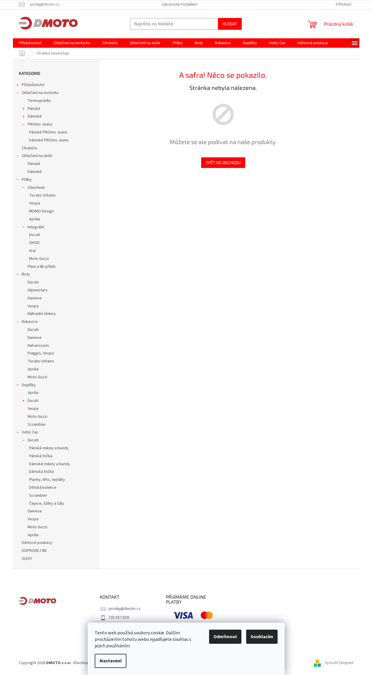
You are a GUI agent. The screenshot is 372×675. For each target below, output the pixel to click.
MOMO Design (41, 211)
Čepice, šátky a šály (46, 503)
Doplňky (29, 385)
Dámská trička (41, 472)
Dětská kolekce (42, 488)
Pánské (34, 109)
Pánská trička (40, 456)
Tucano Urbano (42, 195)
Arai (32, 251)
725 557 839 (119, 617)
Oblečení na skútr (37, 156)
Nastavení (110, 661)
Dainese (35, 298)
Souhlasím (262, 636)
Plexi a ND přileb (42, 267)
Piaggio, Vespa (41, 353)
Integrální (36, 227)
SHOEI (34, 243)
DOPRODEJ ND (34, 551)
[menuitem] (30, 43)
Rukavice (30, 322)
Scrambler (37, 425)
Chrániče (29, 148)
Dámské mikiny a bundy (49, 464)
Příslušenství (33, 85)
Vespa (34, 203)
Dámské (35, 116)
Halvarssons (38, 346)
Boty (26, 274)
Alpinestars (38, 290)
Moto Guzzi (39, 259)
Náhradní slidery (42, 314)
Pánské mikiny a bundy (49, 448)
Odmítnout (225, 636)
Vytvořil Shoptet (339, 663)
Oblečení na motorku (40, 93)
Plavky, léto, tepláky (47, 480)
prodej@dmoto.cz (125, 609)
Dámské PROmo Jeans (49, 140)
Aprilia (34, 219)
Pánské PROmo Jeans (48, 132)
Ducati (34, 235)
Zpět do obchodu (223, 162)
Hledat (230, 23)
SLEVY (27, 559)
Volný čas (30, 432)
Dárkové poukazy (37, 543)
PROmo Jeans (40, 124)
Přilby (27, 180)
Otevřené (36, 188)
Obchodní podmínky (180, 4)
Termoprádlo (39, 101)
